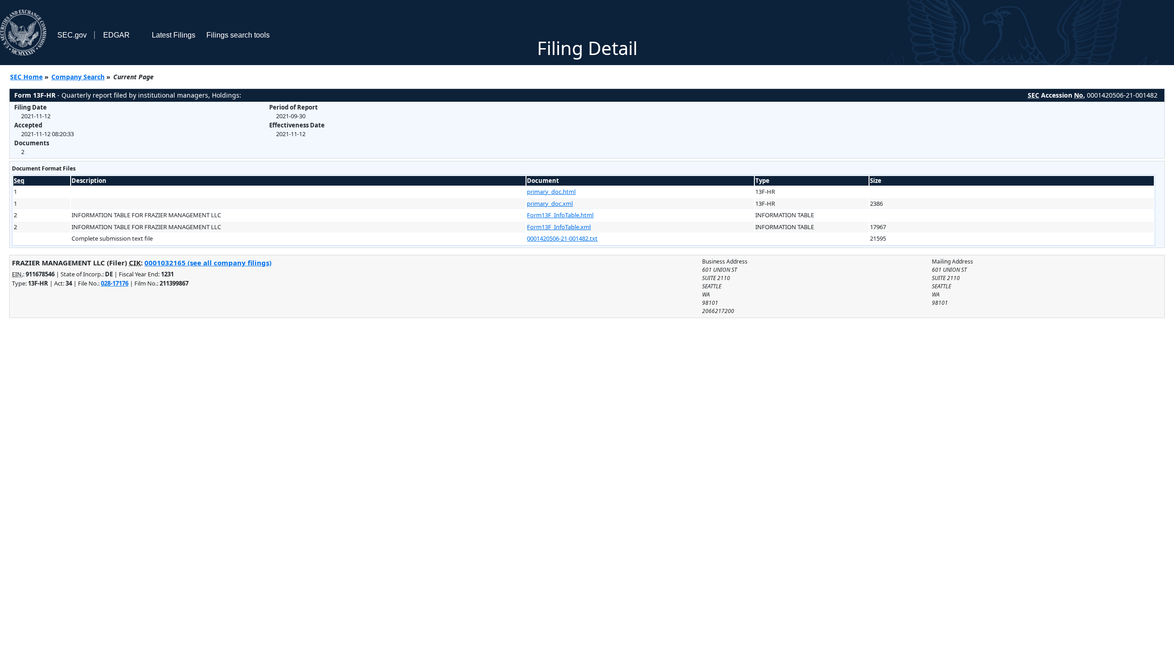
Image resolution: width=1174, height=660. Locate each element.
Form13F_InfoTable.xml (559, 227)
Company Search (78, 76)
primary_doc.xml (550, 203)
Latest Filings (173, 35)
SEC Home (26, 76)
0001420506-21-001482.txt (562, 238)
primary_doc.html (551, 191)
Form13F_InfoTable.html (560, 215)
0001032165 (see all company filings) (207, 262)
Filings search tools (238, 35)
